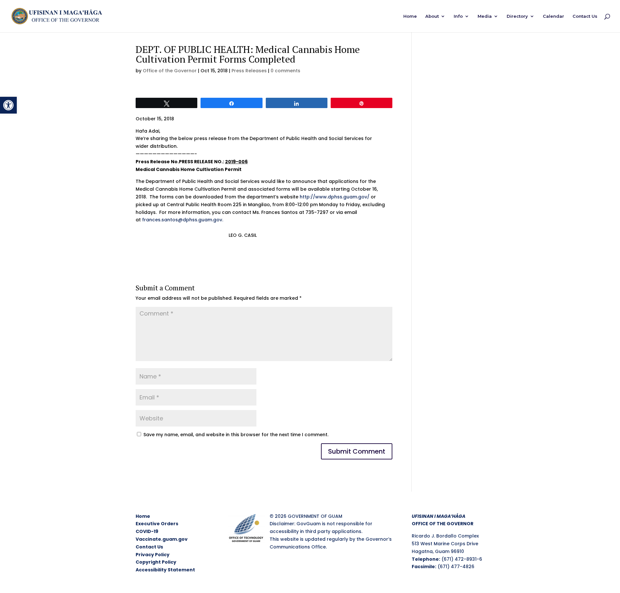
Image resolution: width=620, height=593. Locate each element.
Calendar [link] (553, 16)
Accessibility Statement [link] (165, 570)
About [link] (432, 16)
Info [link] (458, 16)
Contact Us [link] (585, 16)
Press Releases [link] (249, 70)
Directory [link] (517, 16)
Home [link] (410, 16)
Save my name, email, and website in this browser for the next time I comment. (235, 434)
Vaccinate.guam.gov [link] (162, 539)
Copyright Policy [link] (156, 562)
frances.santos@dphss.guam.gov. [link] (183, 219)
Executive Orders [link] (157, 523)
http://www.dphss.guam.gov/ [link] (334, 197)
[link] (8, 105)
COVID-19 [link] (147, 531)
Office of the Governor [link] (170, 70)
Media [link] (485, 16)
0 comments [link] (285, 70)
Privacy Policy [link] (153, 554)
